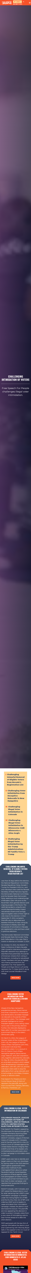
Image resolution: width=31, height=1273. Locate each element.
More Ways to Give (17, 4)
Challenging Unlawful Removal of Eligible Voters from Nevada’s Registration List (16, 779)
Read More (15, 977)
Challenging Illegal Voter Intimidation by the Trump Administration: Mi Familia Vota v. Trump (16, 846)
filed (16, 1049)
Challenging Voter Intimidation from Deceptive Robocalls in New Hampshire (16, 796)
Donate (18, 1)
